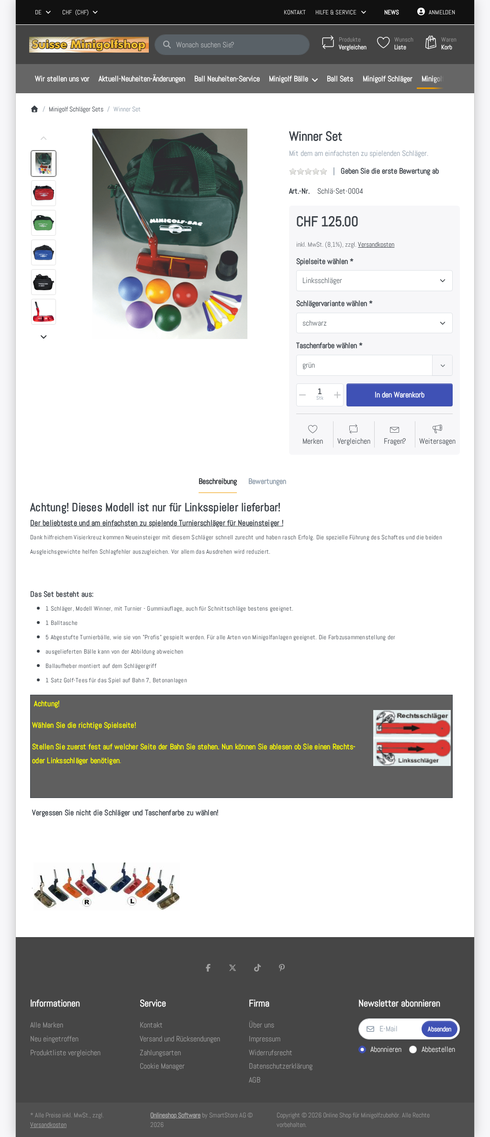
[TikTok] (257, 967)
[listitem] (170, 234)
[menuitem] (62, 79)
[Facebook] (208, 967)
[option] (43, 163)
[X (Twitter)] (232, 967)
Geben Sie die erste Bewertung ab (390, 171)
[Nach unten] (43, 336)
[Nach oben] (43, 138)
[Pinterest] (282, 967)
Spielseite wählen (322, 261)
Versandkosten (376, 244)
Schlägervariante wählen (331, 303)
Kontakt (295, 12)
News (391, 12)
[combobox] (43, 12)
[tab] (218, 482)
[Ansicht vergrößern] (170, 234)
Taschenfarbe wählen (326, 345)
